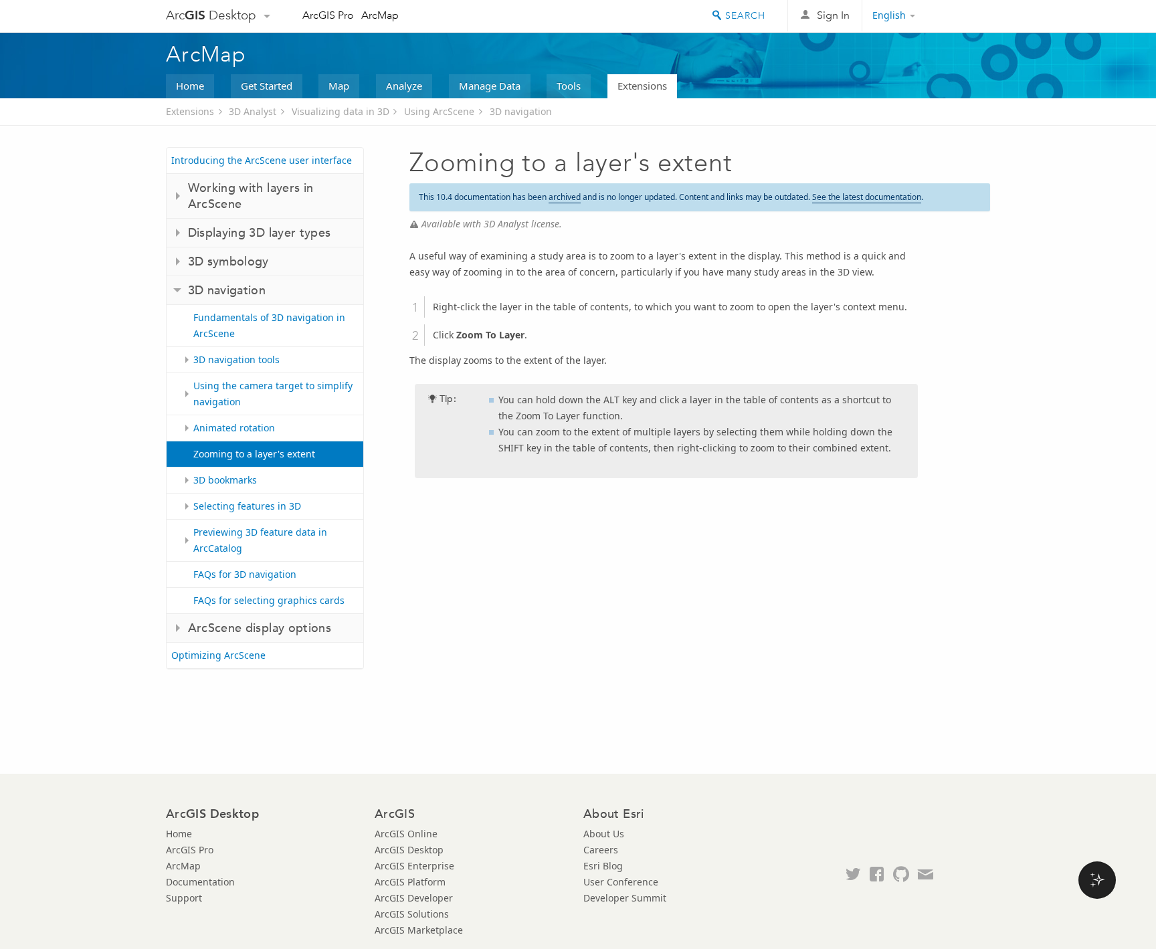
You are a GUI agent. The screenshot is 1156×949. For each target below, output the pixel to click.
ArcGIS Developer (414, 897)
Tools (569, 85)
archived (565, 197)
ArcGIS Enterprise (414, 865)
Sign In (833, 15)
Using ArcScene (439, 111)
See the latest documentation (866, 197)
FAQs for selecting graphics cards (269, 600)
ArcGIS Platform (410, 881)
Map (338, 85)
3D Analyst (252, 111)
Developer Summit (624, 897)
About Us (603, 833)
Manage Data (489, 85)
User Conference (620, 881)
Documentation (200, 881)
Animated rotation (234, 427)
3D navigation (521, 111)
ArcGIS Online (406, 833)
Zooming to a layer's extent (254, 453)
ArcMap (380, 15)
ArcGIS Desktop (409, 849)
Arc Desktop (211, 15)
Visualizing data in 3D (340, 111)
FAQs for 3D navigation (244, 574)
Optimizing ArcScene (218, 655)
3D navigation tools (236, 359)
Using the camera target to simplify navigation (273, 393)
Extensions (642, 85)
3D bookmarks (225, 479)
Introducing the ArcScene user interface (261, 160)
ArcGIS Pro (328, 15)
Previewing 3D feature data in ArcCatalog (260, 540)
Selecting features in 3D (247, 506)
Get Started (266, 85)
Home (190, 85)
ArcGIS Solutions (412, 914)
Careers (600, 849)
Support (184, 897)
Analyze (404, 85)
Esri (961, 16)
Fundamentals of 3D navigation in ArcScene (269, 325)
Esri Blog (603, 865)
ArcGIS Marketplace (419, 930)
